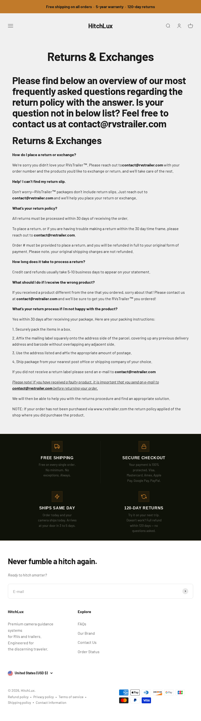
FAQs (82, 623)
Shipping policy (19, 702)
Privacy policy (43, 697)
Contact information (51, 702)
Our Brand (86, 633)
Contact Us (87, 642)
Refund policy (18, 697)
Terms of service (71, 697)
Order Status (89, 651)
